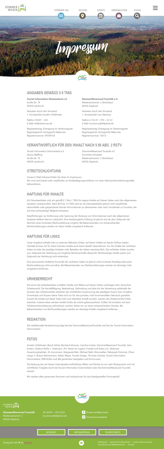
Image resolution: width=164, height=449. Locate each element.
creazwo (28, 442)
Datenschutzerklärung (120, 442)
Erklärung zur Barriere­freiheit (111, 444)
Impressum (102, 442)
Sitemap (131, 444)
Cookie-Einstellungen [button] (142, 442)
